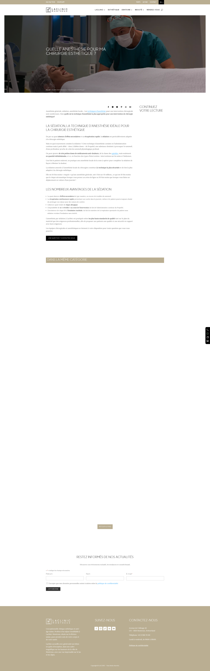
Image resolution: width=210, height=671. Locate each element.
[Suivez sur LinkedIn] (109, 628)
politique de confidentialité (108, 583)
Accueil (48, 90)
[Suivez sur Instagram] (100, 628)
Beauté (138, 10)
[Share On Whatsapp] (125, 107)
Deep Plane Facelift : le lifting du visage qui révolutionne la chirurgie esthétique (97, 430)
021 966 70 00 (50, 2)
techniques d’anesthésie (97, 111)
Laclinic (99, 10)
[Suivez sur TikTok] (105, 628)
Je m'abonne (53, 589)
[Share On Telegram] (117, 107)
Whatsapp (61, 2)
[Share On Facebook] (108, 107)
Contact (153, 2)
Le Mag (145, 2)
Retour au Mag (105, 526)
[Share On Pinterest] (121, 107)
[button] (161, 2)
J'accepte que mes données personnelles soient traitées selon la (83, 583)
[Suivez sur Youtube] (114, 628)
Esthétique (113, 10)
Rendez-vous (153, 10)
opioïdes (115, 153)
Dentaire (126, 10)
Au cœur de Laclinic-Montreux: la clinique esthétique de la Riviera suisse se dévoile (151, 144)
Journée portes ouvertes (63, 516)
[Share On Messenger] (112, 107)
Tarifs (138, 2)
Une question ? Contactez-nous (61, 238)
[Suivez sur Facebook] (96, 628)
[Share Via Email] (130, 107)
